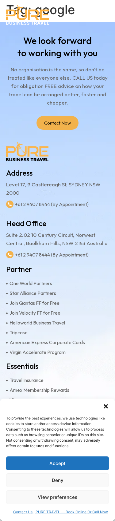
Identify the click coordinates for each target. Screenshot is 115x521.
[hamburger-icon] (102, 15)
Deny (57, 480)
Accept (57, 463)
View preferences (57, 497)
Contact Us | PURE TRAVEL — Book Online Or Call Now (60, 512)
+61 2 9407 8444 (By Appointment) (52, 204)
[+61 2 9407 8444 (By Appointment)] (9, 204)
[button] (106, 406)
